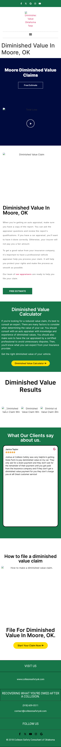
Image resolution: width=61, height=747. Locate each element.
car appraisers (24, 274)
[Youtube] (40, 4)
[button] (30, 34)
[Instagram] (35, 4)
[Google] (30, 4)
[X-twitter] (26, 4)
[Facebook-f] (21, 4)
